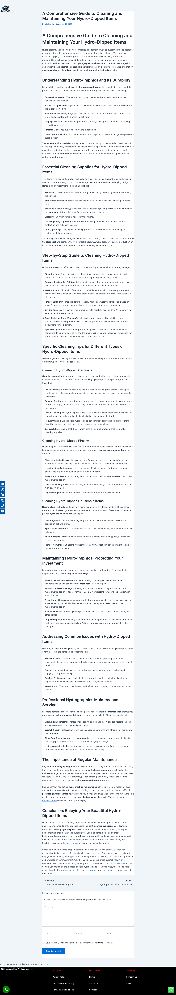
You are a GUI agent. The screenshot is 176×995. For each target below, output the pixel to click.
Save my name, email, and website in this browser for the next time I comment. (79, 943)
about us (92, 870)
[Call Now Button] (6, 989)
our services (72, 843)
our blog (76, 870)
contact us (111, 870)
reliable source (49, 800)
